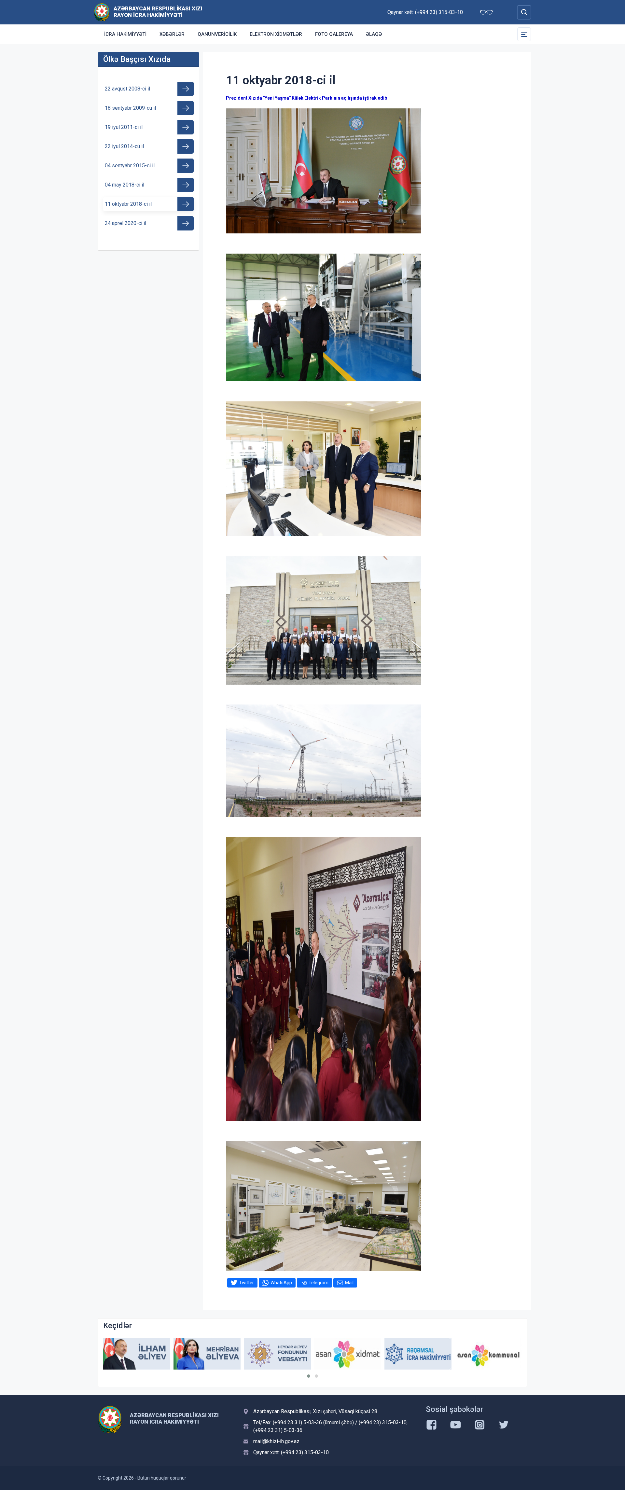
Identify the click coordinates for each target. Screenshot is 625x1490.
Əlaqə (374, 34)
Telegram (318, 1282)
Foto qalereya (334, 34)
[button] (308, 1376)
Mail (349, 1282)
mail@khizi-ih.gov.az (276, 1441)
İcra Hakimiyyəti (125, 34)
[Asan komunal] (417, 1354)
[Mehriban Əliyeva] (136, 1354)
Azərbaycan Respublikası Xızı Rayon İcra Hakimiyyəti (158, 11)
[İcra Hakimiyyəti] (102, 12)
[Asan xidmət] (277, 1354)
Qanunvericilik (217, 34)
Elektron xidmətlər (276, 34)
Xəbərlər (172, 34)
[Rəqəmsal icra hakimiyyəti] (347, 1354)
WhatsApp (281, 1282)
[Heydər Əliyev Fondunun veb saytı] (207, 1354)
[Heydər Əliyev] (488, 1354)
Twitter (246, 1282)
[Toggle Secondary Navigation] (524, 34)
